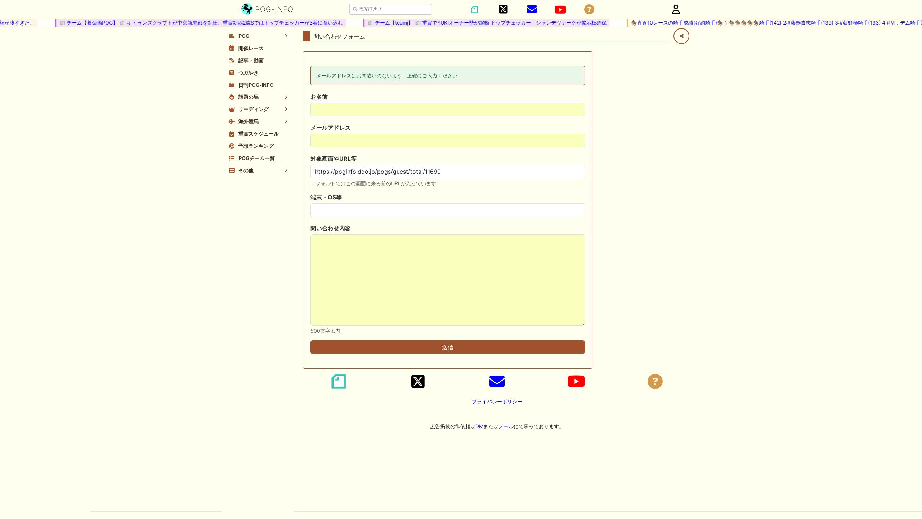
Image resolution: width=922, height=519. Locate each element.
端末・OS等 (326, 197)
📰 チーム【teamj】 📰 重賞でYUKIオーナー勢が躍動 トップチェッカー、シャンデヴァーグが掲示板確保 (480, 22)
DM (479, 426)
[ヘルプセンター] (589, 9)
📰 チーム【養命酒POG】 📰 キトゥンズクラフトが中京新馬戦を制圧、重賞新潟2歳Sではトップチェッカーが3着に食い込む (195, 22)
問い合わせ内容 (330, 228)
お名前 (319, 96)
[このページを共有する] (681, 36)
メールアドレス (330, 127)
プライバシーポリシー (497, 401)
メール (506, 426)
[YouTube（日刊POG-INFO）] (560, 9)
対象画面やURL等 (333, 158)
